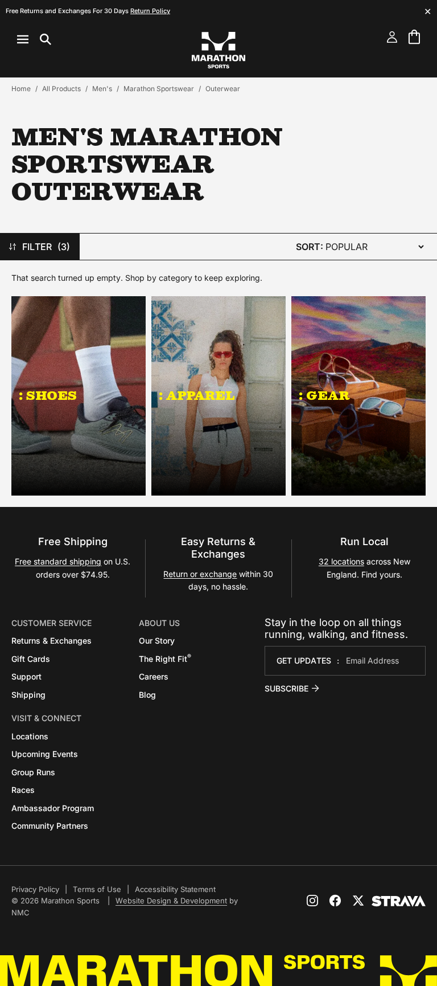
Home (21, 88)
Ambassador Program (52, 808)
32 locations (341, 561)
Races (23, 790)
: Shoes (48, 395)
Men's (102, 88)
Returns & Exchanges (51, 640)
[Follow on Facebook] (335, 900)
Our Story (157, 640)
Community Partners (49, 825)
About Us (159, 623)
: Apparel (197, 395)
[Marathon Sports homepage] (218, 50)
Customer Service (51, 623)
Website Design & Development (171, 900)
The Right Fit (165, 659)
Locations (29, 736)
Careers (153, 676)
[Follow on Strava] (399, 901)
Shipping (28, 694)
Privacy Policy (35, 889)
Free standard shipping (58, 561)
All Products (61, 88)
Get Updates (304, 660)
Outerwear (222, 88)
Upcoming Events (44, 754)
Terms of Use (97, 889)
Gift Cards (30, 659)
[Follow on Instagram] (312, 900)
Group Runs (33, 772)
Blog (147, 694)
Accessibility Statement (175, 889)
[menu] (34, 39)
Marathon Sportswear (158, 88)
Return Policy (150, 11)
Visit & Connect (46, 718)
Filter (46, 246)
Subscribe (286, 688)
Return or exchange (200, 574)
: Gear (324, 395)
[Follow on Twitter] (358, 900)
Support (26, 676)
